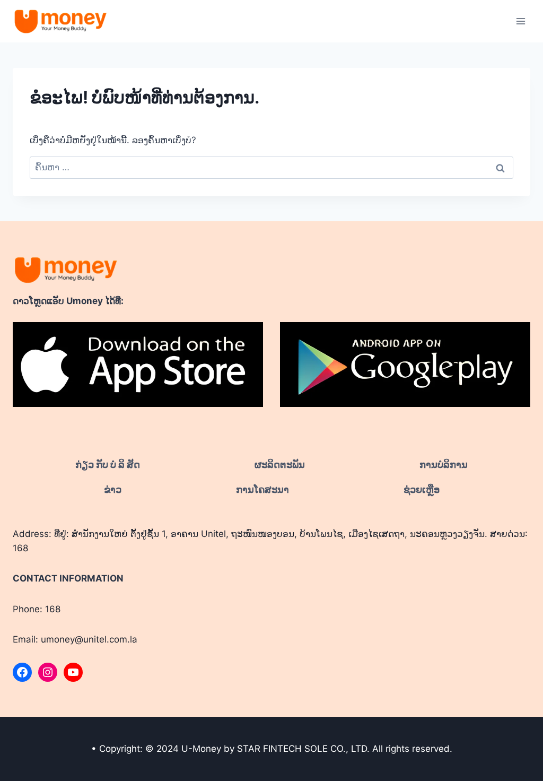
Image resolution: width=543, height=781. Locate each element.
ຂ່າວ (112, 489)
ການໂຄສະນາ (262, 489)
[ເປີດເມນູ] (520, 21)
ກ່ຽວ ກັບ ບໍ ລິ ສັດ (107, 464)
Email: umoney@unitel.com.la (75, 639)
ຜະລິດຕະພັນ (280, 464)
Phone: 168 (36, 609)
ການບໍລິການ (443, 464)
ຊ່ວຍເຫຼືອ (422, 489)
